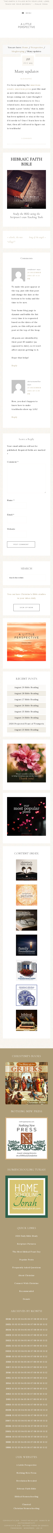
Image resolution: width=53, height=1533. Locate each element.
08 (35, 1319)
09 (38, 1324)
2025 (8, 1324)
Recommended (26, 1291)
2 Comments (26, 138)
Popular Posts (26, 1259)
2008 (8, 1415)
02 (16, 1319)
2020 (8, 1351)
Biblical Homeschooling (26, 1496)
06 (28, 1319)
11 (44, 1324)
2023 (8, 1335)
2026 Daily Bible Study (26, 1236)
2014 (8, 1383)
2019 (8, 1356)
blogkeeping (26, 79)
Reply (14, 365)
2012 (8, 1394)
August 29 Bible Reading (26, 687)
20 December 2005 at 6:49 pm (34, 391)
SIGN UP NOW (26, 607)
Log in (39, 1528)
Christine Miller (29, 1520)
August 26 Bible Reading (26, 705)
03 (19, 1319)
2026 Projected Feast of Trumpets (26, 723)
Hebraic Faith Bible (26, 1488)
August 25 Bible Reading (26, 711)
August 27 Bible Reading (26, 699)
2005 (8, 1431)
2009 (8, 1410)
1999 (8, 1442)
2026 (8, 1319)
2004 (8, 1436)
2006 (8, 1426)
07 (32, 1319)
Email (10, 514)
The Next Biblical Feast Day (27, 1251)
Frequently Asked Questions (26, 1267)
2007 (8, 1420)
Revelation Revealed (26, 1481)
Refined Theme (29, 1525)
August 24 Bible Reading (26, 717)
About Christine (26, 1275)
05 (25, 1319)
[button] (26, 1083)
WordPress (29, 1528)
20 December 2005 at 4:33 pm (34, 276)
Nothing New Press (26, 1473)
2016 (8, 1372)
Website (11, 529)
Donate (26, 1299)
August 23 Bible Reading (26, 729)
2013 (8, 1388)
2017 (8, 1367)
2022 (8, 1340)
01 (13, 1319)
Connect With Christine (26, 1283)
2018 (8, 1362)
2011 (8, 1399)
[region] (26, 1083)
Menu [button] (29, 13)
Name (10, 500)
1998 (8, 1447)
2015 (8, 1378)
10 (41, 1324)
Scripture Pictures (26, 1244)
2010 (8, 1404)
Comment (13, 462)
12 (46, 1324)
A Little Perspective (26, 25)
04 (22, 1319)
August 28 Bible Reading (26, 693)
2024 (8, 1329)
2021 (8, 1346)
